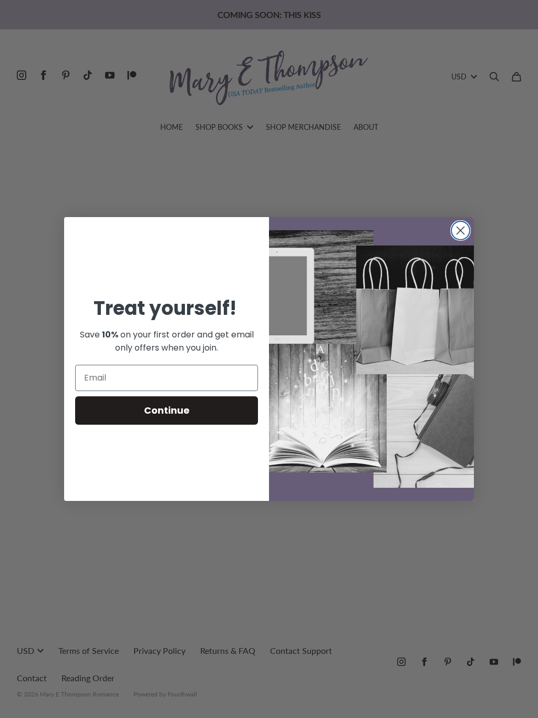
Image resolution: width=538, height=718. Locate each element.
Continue (167, 410)
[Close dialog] (460, 230)
